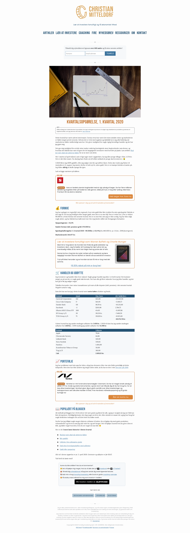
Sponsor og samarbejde (101, 527)
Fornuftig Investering (81, 475)
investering (112, 496)
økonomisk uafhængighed (83, 496)
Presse (112, 527)
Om (133, 33)
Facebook (103, 469)
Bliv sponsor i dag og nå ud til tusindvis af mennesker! (95, 203)
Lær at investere (66, 33)
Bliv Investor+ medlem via (85, 482)
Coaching (84, 33)
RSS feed (79, 527)
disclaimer (96, 521)
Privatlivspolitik (87, 527)
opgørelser (100, 496)
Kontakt (142, 33)
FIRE (94, 33)
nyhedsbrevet (76, 472)
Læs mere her (86, 131)
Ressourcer (122, 33)
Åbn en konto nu (120, 397)
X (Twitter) (116, 469)
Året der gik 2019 (122, 367)
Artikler (48, 33)
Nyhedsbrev (106, 33)
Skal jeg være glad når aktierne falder (73, 435)
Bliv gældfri (64, 438)
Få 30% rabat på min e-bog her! (86, 265)
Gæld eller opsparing (67, 449)
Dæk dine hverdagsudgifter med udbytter (75, 446)
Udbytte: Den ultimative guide (71, 442)
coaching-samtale (110, 475)
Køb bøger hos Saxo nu (121, 196)
